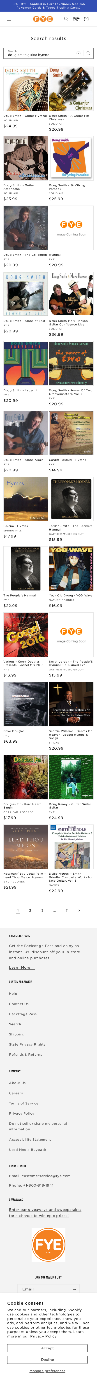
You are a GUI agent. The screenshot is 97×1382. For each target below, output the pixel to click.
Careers (16, 1093)
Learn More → (22, 967)
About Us (17, 1083)
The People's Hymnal (19, 595)
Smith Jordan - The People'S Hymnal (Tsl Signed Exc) (71, 663)
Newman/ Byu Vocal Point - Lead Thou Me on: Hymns (24, 875)
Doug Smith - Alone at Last (24, 321)
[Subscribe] (74, 1289)
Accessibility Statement (30, 1139)
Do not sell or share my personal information (38, 1126)
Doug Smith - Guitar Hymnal (25, 115)
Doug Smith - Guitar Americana (18, 187)
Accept (47, 1348)
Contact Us (19, 1004)
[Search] (88, 53)
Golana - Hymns (15, 526)
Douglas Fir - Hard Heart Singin (22, 805)
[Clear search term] (78, 53)
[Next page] (79, 911)
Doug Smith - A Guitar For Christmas (69, 117)
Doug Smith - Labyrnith (21, 390)
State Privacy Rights (27, 1044)
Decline (47, 1360)
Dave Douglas (13, 731)
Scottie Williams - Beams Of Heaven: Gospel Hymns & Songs (70, 734)
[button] (9, 19)
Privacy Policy (43, 1336)
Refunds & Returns (25, 1054)
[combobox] (48, 53)
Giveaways (16, 1200)
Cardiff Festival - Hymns (67, 459)
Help (13, 993)
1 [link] (18, 910)
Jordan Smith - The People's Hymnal (70, 527)
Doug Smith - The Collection (25, 254)
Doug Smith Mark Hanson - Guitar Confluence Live (69, 322)
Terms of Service (24, 1103)
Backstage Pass (23, 1014)
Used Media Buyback (27, 1149)
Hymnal (55, 254)
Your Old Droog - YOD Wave (71, 595)
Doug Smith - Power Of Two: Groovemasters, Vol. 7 (71, 392)
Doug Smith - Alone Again (23, 459)
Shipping (17, 1034)
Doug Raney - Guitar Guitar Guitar (70, 805)
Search (15, 1024)
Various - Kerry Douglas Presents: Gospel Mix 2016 (23, 663)
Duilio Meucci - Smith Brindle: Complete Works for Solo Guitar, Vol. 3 (70, 877)
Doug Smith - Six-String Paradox (67, 187)
